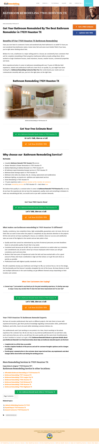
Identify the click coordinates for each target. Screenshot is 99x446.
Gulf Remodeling (5, 442)
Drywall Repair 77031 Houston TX (15, 407)
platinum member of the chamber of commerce (36, 182)
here (46, 184)
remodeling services (17, 184)
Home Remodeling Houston (32, 442)
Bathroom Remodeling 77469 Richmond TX (18, 382)
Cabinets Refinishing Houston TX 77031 (17, 405)
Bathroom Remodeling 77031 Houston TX (11, 23)
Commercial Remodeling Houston (78, 442)
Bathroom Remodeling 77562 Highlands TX (18, 387)
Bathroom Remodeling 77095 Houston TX (18, 384)
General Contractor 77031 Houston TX (17, 410)
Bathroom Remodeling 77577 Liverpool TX (18, 375)
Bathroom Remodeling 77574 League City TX (19, 377)
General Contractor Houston (17, 442)
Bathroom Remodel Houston (62, 442)
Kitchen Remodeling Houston (47, 442)
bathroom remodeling (11, 415)
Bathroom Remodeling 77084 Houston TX (18, 380)
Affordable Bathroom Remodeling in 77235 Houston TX (22, 373)
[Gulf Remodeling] (11, 3)
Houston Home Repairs (93, 442)
